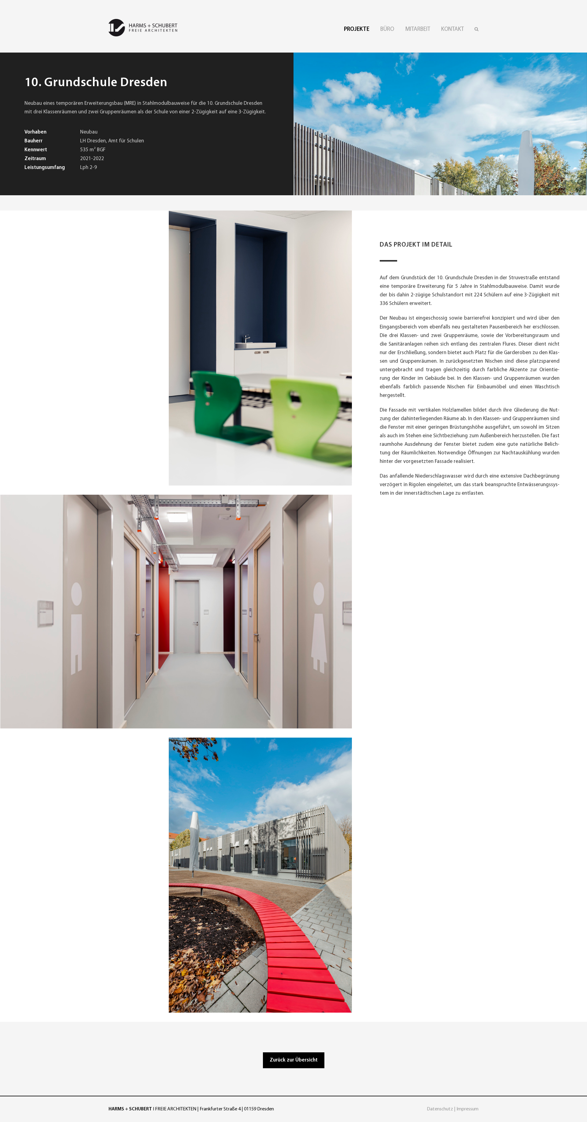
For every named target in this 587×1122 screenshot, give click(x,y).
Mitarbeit (417, 29)
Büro (387, 29)
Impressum (467, 1109)
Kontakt (452, 29)
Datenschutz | (441, 1109)
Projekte (356, 29)
